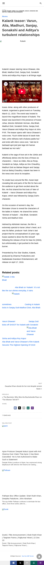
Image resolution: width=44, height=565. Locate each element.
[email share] (23, 408)
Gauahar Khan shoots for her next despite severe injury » (23, 387)
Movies (5, 16)
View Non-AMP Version (28, 556)
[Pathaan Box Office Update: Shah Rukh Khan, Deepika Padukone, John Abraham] (22, 481)
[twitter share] (19, 407)
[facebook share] (15, 408)
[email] (27, 563)
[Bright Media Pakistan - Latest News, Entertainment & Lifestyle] (22, 3)
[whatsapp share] (28, 408)
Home (4, 9)
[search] (40, 3)
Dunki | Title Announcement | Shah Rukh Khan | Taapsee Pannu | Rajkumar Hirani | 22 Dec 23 (22, 537)
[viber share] (32, 408)
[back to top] (39, 556)
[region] (22, 364)
